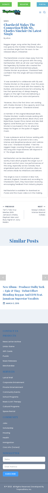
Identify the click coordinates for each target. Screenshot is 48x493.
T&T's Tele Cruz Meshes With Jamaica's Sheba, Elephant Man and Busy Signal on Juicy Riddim (11, 214)
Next (45, 278)
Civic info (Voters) (11, 447)
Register (24, 4)
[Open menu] (40, 12)
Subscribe (10, 474)
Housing (6, 433)
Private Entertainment (13, 387)
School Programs (10, 397)
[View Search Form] (44, 12)
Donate (5, 4)
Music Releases (10, 361)
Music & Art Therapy (12, 401)
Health (6, 437)
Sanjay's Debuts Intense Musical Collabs (38, 210)
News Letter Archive (12, 341)
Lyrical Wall (8, 377)
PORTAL (42, 4)
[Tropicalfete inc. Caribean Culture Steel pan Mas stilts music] (11, 12)
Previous (3, 278)
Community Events (11, 392)
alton (8, 38)
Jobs (5, 423)
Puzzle (6, 356)
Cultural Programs (11, 406)
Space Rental (9, 411)
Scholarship (8, 428)
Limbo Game (8, 346)
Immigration (8, 442)
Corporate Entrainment (13, 382)
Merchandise (9, 365)
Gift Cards (7, 351)
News (6, 21)
